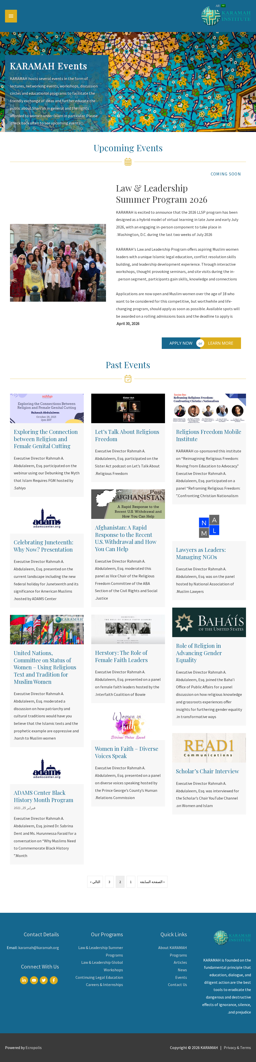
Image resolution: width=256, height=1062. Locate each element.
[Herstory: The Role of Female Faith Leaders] (128, 659)
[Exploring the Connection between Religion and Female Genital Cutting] (47, 445)
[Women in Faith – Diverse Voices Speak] (128, 759)
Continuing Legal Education (99, 977)
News (182, 969)
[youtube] (34, 980)
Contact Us (177, 984)
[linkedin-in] (24, 980)
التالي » (95, 882)
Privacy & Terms (237, 1047)
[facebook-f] (54, 980)
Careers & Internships (104, 984)
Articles (180, 962)
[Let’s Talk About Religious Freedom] (128, 438)
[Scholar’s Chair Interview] (209, 773)
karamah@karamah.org (38, 947)
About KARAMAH (172, 947)
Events (181, 977)
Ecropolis (34, 1047)
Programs (178, 955)
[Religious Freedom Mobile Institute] (209, 449)
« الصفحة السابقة (152, 882)
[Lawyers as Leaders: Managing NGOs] (209, 556)
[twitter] (44, 980)
